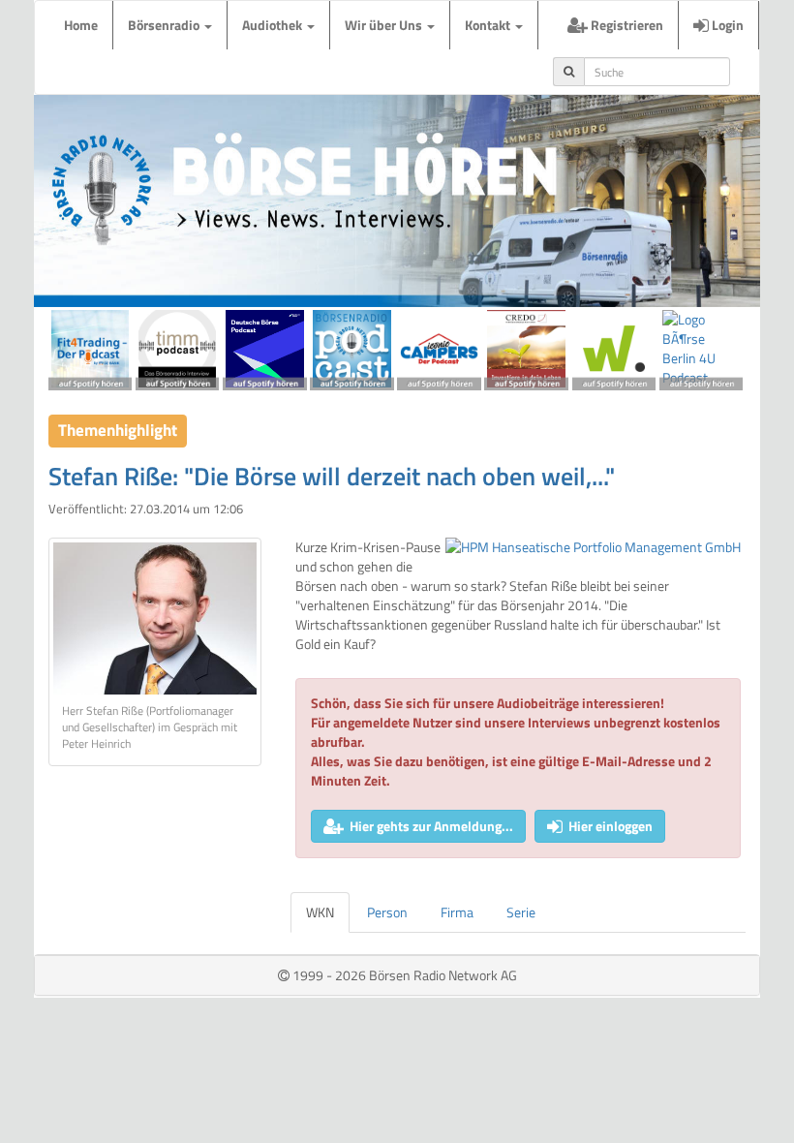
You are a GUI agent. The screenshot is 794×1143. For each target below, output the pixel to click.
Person (387, 912)
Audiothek (273, 25)
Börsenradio (165, 25)
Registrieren (625, 25)
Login (726, 25)
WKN (320, 912)
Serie (520, 912)
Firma (457, 912)
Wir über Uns (385, 25)
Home (81, 25)
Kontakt (489, 25)
